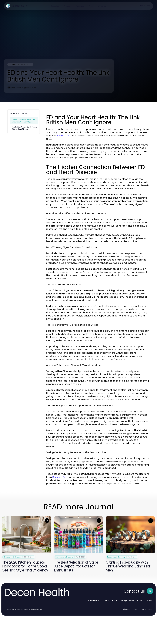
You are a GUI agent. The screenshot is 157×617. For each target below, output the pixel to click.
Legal (150, 609)
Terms (143, 609)
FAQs (114, 600)
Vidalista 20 (62, 135)
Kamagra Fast (59, 477)
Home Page (93, 600)
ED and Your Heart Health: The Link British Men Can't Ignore (23, 121)
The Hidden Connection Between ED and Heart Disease (24, 128)
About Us (126, 609)
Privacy (135, 609)
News (106, 600)
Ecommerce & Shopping (20, 64)
